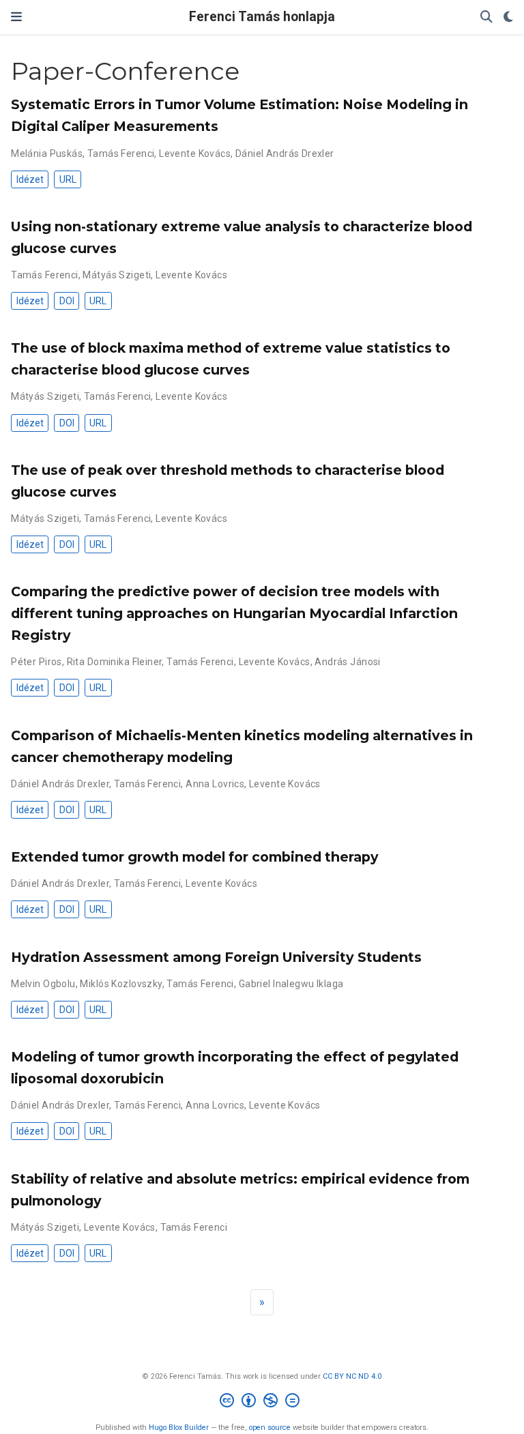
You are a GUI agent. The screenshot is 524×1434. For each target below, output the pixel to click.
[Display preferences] (508, 17)
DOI (66, 300)
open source (270, 1427)
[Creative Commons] (262, 1402)
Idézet (30, 179)
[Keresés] (486, 17)
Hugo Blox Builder (179, 1427)
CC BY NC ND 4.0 (352, 1376)
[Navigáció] (16, 17)
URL (67, 179)
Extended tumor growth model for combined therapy (195, 857)
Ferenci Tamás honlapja (262, 17)
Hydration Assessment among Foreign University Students (216, 957)
